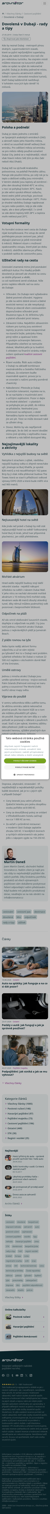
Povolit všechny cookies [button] (24, 761)
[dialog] (25, 757)
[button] (25, 774)
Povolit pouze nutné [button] (25, 767)
